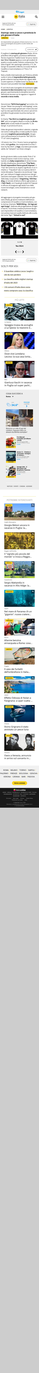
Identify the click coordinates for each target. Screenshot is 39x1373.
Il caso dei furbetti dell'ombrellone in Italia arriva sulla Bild (16, 672)
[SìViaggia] (20, 12)
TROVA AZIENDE (19, 783)
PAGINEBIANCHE (8, 794)
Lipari (6, 608)
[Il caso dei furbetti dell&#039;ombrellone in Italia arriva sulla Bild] (19, 655)
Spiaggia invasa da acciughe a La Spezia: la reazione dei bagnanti (18, 327)
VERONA (7, 776)
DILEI (21, 794)
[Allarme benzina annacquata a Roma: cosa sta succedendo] (19, 627)
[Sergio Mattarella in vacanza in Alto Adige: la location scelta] (19, 569)
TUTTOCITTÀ (16, 794)
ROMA (5, 770)
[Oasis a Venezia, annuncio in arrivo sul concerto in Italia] (19, 742)
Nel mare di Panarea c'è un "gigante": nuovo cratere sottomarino (18, 614)
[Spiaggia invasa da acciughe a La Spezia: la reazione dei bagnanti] (19, 311)
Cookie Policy (29, 798)
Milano (6, 351)
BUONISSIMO (16, 795)
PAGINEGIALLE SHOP (26, 792)
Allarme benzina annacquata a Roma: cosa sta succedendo (17, 643)
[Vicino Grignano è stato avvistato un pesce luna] (19, 713)
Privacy (22, 798)
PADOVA (31, 776)
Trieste (6, 724)
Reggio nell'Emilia (10, 551)
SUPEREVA (23, 795)
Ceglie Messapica (10, 522)
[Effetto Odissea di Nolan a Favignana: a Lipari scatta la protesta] (19, 684)
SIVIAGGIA (25, 794)
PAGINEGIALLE (16, 792)
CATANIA (16, 776)
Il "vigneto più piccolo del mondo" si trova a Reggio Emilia (17, 556)
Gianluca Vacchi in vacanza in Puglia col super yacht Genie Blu (18, 385)
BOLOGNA (23, 773)
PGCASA (34, 792)
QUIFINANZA (32, 794)
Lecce (12, 38)
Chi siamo (8, 798)
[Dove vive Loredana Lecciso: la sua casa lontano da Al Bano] (19, 340)
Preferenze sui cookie (17, 800)
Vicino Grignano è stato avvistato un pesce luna (16, 728)
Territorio (9, 591)
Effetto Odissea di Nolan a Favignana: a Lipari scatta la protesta (18, 700)
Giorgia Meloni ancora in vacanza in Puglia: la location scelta (17, 528)
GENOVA (33, 773)
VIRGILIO (9, 792)
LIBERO (4, 792)
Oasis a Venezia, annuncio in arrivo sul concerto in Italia (17, 758)
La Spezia (7, 322)
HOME (3, 29)
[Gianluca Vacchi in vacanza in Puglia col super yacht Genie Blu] (19, 369)
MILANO (13, 770)
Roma (6, 637)
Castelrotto (8, 580)
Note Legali (15, 798)
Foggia (6, 666)
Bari (5, 380)
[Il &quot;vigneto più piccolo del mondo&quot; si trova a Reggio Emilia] (19, 540)
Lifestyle (5, 38)
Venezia (7, 753)
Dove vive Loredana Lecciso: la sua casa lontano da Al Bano (18, 356)
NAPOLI (31, 770)
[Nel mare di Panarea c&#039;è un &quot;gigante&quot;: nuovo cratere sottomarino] (19, 598)
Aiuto (26, 800)
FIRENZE (13, 773)
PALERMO (4, 773)
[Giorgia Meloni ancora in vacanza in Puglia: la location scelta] (19, 511)
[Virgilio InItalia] (19, 17)
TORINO (22, 770)
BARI (24, 776)
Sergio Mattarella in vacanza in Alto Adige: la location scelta (16, 585)
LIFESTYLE (10, 29)
